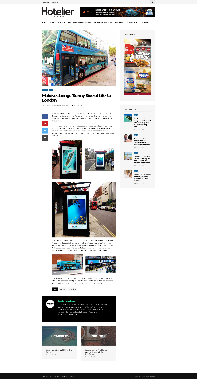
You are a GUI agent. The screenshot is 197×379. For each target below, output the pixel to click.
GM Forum (61, 22)
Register (64, 376)
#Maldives (72, 289)
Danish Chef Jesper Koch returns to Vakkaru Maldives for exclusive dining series (142, 142)
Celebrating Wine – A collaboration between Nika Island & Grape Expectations (96, 352)
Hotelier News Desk (62, 105)
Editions (145, 22)
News (52, 22)
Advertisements (46, 376)
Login (72, 376)
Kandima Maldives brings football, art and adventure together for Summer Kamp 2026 (142, 123)
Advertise (45, 2)
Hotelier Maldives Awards (79, 22)
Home (44, 22)
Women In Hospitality (103, 22)
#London (63, 289)
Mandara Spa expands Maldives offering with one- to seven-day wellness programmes (142, 160)
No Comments (78, 105)
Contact (55, 2)
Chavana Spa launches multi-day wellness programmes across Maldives (142, 178)
